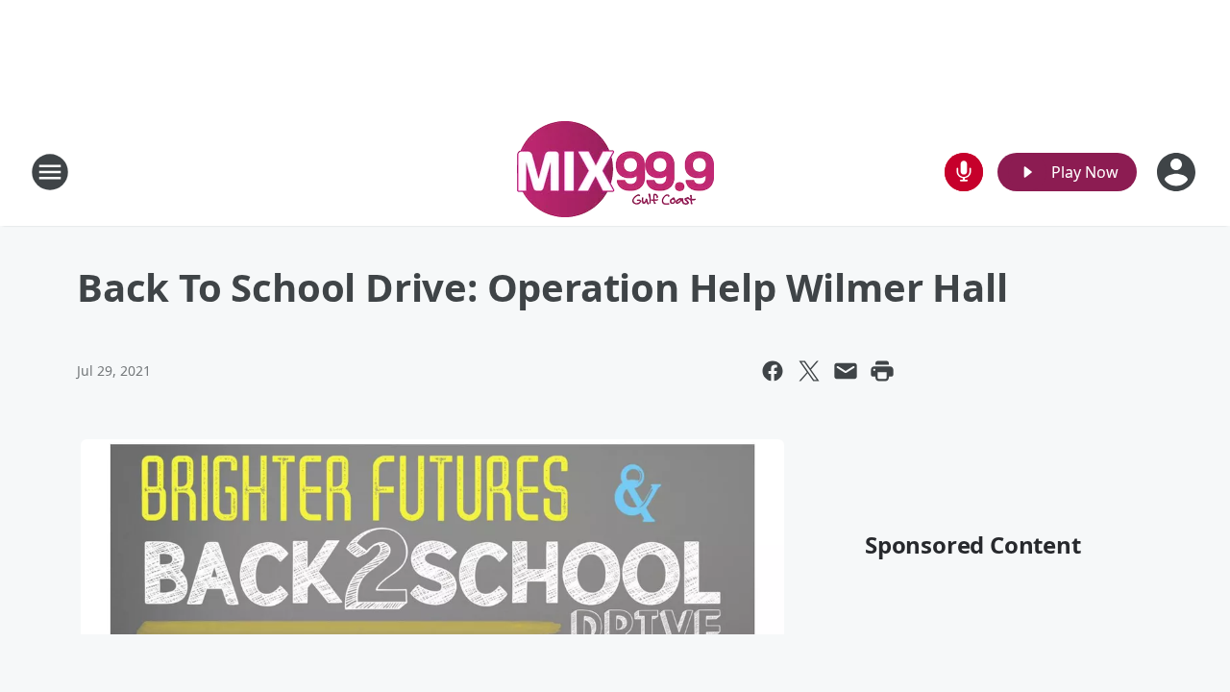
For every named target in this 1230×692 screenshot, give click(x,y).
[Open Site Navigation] (50, 172)
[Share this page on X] (809, 371)
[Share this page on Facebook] (772, 371)
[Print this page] (882, 371)
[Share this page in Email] (845, 371)
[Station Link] (615, 171)
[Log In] (1178, 172)
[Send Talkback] (964, 172)
